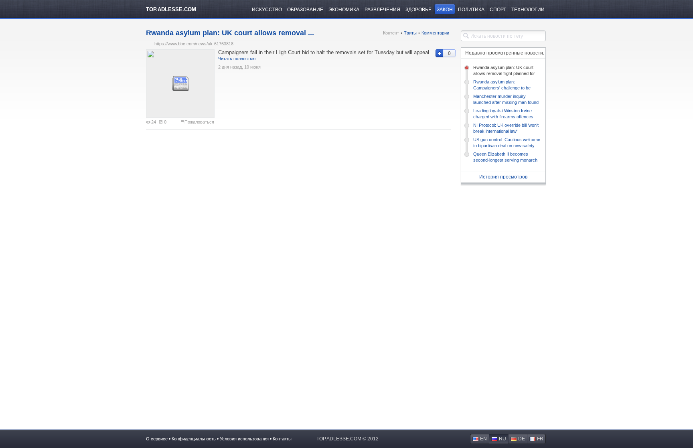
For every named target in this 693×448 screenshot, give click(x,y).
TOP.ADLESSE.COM (171, 9)
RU (502, 439)
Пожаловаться (199, 122)
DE (521, 439)
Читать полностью (236, 58)
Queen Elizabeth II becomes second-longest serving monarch (505, 157)
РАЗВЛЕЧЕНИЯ (382, 9)
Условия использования (244, 438)
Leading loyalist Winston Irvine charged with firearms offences (503, 113)
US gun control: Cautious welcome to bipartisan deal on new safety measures (506, 143)
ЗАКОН (445, 9)
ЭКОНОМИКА (343, 9)
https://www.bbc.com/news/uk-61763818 (193, 43)
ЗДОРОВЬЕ (418, 9)
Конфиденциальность (194, 438)
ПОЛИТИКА (471, 9)
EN (483, 439)
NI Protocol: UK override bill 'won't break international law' (506, 128)
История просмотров (503, 177)
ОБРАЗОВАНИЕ (305, 9)
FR (540, 439)
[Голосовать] (439, 53)
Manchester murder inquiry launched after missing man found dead (506, 99)
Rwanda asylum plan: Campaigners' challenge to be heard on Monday (502, 85)
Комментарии (435, 32)
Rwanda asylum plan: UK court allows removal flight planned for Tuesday (504, 71)
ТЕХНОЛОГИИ (528, 9)
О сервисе (157, 438)
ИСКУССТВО (267, 9)
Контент (391, 32)
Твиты (410, 32)
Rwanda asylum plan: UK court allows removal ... (230, 33)
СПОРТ (498, 9)
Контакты (282, 438)
